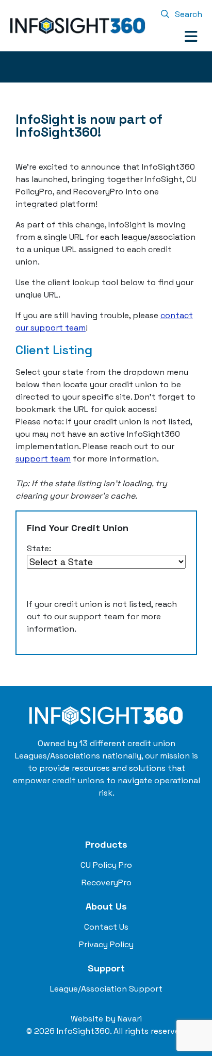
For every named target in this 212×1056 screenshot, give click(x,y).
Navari (130, 1018)
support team (43, 458)
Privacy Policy (106, 944)
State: (39, 548)
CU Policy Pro (106, 865)
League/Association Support (106, 988)
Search (187, 14)
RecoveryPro (106, 882)
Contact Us (106, 926)
